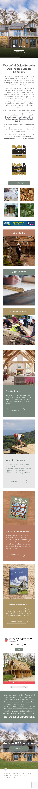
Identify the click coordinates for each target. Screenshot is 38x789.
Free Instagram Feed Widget (20, 687)
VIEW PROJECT (19, 51)
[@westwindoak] (6, 640)
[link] (19, 223)
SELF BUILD (19, 232)
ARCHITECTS (19, 272)
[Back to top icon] (5, 785)
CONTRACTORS (19, 311)
